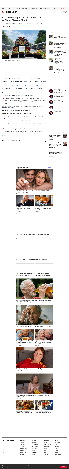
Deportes (22, 450)
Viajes (56, 440)
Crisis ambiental (35, 444)
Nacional (22, 442)
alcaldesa (5, 78)
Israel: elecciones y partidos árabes (59, 97)
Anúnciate (62, 8)
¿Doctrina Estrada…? (59, 102)
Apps (56, 444)
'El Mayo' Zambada (31, 8)
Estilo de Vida (46, 454)
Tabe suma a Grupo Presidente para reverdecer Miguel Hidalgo (59, 62)
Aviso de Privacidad (6, 460)
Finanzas (22, 446)
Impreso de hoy (64, 12)
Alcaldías (8, 140)
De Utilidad (57, 442)
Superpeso (48, 8)
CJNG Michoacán (42, 8)
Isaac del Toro (54, 8)
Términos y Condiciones (7, 459)
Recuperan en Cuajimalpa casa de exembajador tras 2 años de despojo (60, 70)
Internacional (22, 444)
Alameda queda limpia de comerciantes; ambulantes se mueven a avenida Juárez (60, 45)
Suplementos (46, 440)
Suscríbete (10, 453)
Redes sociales (47, 446)
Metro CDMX (34, 448)
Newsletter (10, 447)
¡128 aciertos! (24, 8)
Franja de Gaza (35, 446)
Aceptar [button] (63, 466)
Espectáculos (23, 452)
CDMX (19, 140)
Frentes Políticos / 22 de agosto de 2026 (60, 91)
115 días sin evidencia (59, 113)
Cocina (45, 450)
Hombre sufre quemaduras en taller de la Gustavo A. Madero (60, 38)
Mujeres (33, 454)
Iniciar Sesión (9, 444)
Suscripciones (58, 454)
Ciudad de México (23, 448)
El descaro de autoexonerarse (58, 108)
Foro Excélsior (35, 442)
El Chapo (33, 450)
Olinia (37, 8)
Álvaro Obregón (14, 140)
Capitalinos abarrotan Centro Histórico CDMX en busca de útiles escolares (60, 53)
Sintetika (22, 454)
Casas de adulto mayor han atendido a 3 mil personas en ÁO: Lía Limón (27, 85)
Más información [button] (5, 467)
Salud (45, 452)
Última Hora (64, 11)
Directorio (5, 457)
